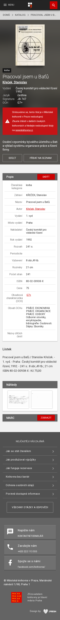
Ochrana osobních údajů (20, 485)
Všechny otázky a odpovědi (30, 507)
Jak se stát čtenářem (18, 451)
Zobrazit (46, 417)
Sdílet (12, 158)
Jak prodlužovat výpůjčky (21, 459)
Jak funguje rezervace (19, 468)
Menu (8, 5)
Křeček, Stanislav (15, 82)
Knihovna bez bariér (17, 476)
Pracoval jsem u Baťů (44, 15)
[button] (30, 45)
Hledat (52, 5)
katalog (20, 15)
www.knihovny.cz (24, 130)
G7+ (29, 295)
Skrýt (46, 177)
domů (6, 15)
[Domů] (30, 5)
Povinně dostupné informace (23, 493)
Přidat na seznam (41, 158)
